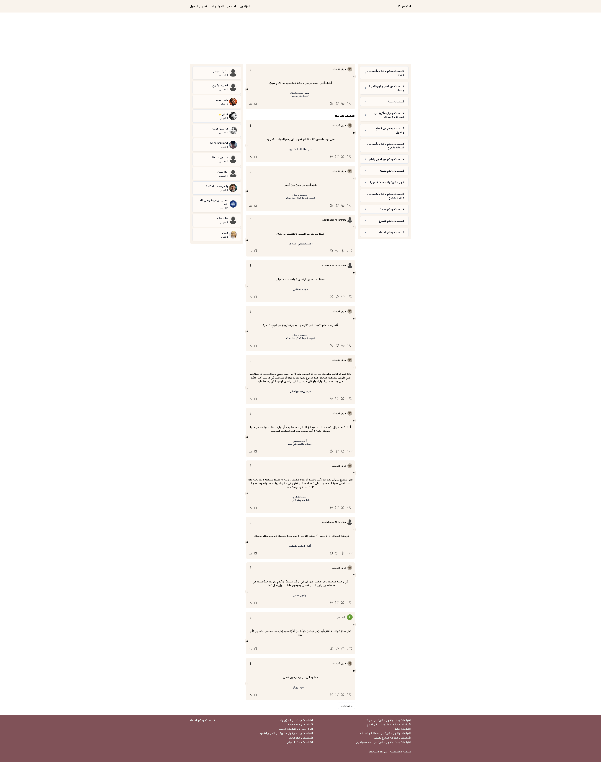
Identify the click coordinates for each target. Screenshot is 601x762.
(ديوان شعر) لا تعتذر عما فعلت (300, 198)
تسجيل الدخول (198, 6)
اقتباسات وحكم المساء (203, 720)
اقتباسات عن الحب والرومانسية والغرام (389, 724)
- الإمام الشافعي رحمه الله (300, 243)
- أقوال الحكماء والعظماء (300, 545)
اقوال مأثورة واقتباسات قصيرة (295, 728)
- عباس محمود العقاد (300, 92)
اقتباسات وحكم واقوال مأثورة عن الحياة (389, 720)
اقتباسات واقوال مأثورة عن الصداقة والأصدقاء (385, 733)
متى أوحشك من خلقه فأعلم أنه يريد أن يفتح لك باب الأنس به (301, 139)
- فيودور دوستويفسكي (300, 391)
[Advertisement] (300, 38)
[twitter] (337, 103)
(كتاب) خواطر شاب (301, 500)
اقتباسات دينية (402, 728)
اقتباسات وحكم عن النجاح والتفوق (392, 737)
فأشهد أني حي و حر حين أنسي (300, 677)
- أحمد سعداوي (300, 440)
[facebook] (343, 103)
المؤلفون (245, 6)
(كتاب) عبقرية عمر (300, 96)
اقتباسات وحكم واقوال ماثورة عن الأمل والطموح (286, 733)
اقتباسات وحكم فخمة (300, 737)
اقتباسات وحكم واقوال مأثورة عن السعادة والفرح (383, 742)
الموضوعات (217, 6)
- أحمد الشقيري (300, 497)
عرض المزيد (346, 705)
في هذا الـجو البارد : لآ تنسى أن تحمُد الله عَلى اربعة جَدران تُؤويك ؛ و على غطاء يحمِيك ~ (300, 535)
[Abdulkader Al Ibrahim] (350, 220)
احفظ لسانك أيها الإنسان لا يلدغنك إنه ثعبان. (300, 233)
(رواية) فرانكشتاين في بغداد (300, 443)
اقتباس (406, 6)
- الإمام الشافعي (300, 289)
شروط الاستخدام (378, 751)
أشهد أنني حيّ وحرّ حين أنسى (300, 184)
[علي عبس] (350, 617)
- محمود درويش (300, 194)
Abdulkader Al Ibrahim (334, 219)
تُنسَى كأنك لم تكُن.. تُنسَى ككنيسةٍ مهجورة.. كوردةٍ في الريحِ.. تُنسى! (300, 325)
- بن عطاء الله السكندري (300, 149)
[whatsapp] (332, 103)
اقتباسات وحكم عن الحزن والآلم (295, 720)
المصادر (231, 6)
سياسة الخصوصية (400, 751)
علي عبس (341, 617)
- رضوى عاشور (301, 595)
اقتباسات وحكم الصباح (300, 742)
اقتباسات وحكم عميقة (300, 724)
